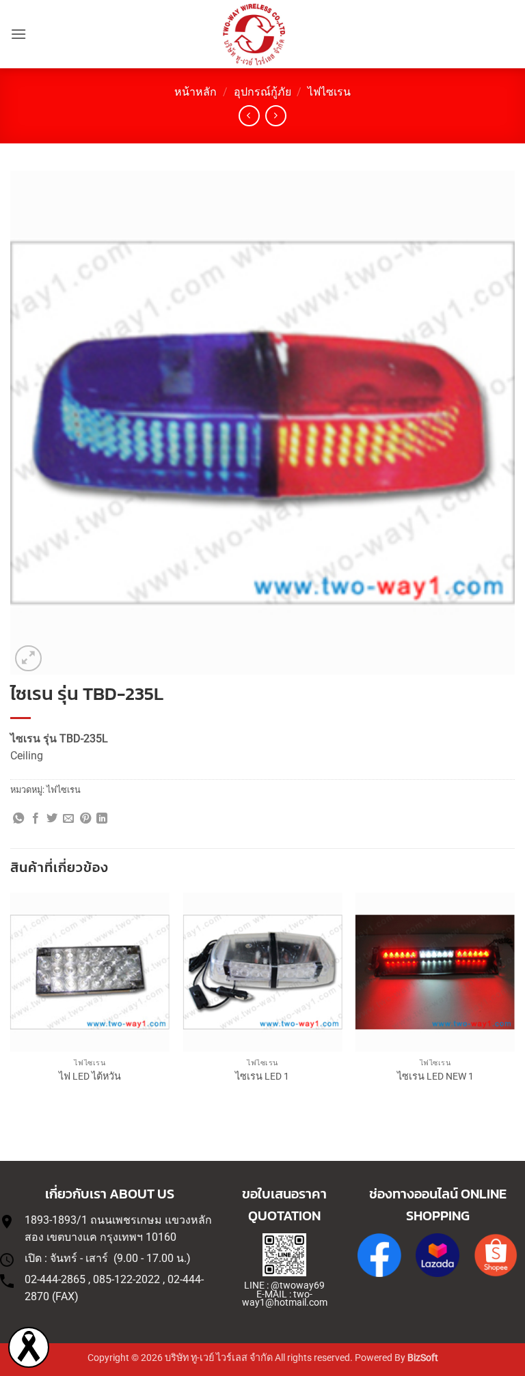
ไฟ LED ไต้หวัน (90, 1076)
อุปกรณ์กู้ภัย (262, 91)
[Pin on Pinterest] (85, 819)
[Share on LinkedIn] (101, 819)
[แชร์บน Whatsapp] (18, 819)
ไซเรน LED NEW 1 (435, 1076)
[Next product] (249, 115)
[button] (18, 34)
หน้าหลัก (195, 91)
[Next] (514, 1001)
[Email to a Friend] (68, 819)
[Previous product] (275, 115)
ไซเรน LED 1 (262, 1076)
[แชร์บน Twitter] (51, 819)
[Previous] (11, 1001)
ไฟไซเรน (329, 91)
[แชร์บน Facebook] (35, 819)
